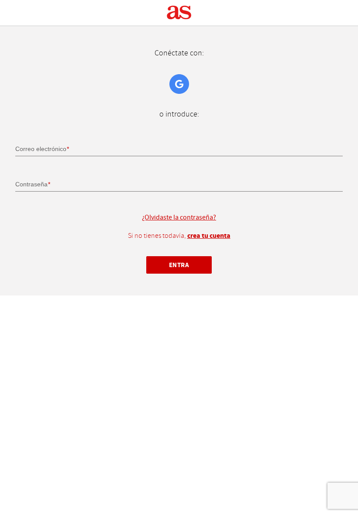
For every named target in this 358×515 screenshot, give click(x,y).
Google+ (179, 84)
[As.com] (179, 13)
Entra (179, 265)
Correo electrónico (40, 148)
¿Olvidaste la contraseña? (179, 217)
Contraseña (31, 184)
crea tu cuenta (209, 235)
